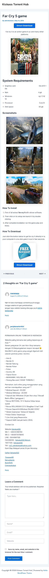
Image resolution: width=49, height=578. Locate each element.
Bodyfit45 (9, 463)
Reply (7, 315)
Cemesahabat (10, 465)
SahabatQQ (16, 429)
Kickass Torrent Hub (15, 4)
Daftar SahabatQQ (12, 453)
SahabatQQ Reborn (22, 440)
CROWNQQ (14, 294)
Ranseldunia (9, 460)
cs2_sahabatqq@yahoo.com (20, 446)
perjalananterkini (17, 326)
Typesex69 (9, 457)
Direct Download (24, 25)
